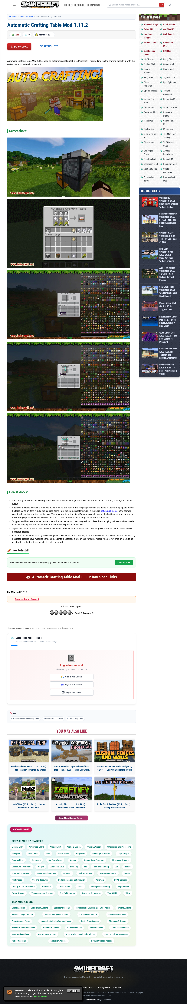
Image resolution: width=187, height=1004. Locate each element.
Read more (40, 996)
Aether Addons (96, 928)
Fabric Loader (169, 24)
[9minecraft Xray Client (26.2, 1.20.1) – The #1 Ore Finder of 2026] (150, 237)
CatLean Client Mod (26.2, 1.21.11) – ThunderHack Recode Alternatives (168, 353)
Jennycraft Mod (151, 164)
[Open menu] (14, 5)
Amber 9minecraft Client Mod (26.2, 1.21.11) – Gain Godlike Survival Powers (167, 274)
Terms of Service (86, 987)
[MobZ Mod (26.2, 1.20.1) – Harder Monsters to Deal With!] (29, 788)
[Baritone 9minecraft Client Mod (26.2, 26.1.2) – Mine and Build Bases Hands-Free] (150, 220)
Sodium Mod (149, 64)
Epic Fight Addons (62, 908)
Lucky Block (168, 59)
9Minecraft (91, 1000)
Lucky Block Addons (90, 921)
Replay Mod (149, 129)
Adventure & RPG (36, 847)
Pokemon (100, 880)
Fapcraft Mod (169, 159)
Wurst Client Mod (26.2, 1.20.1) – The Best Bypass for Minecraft (168, 337)
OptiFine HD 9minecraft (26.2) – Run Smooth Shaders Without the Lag (168, 202)
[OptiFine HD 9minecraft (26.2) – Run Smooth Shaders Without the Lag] (150, 202)
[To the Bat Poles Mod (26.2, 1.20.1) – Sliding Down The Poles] (114, 788)
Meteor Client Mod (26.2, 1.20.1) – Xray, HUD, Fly (167, 306)
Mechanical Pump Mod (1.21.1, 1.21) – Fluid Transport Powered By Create (28, 768)
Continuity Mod (150, 169)
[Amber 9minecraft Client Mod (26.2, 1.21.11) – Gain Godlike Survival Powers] (150, 274)
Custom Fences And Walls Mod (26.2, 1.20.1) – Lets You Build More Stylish (114, 768)
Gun (116, 867)
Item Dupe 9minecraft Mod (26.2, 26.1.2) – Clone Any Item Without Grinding (166, 255)
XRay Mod (148, 77)
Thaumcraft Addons (117, 921)
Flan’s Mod (148, 120)
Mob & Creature (85, 873)
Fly (85, 867)
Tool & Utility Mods (76, 719)
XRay (128, 893)
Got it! (73, 991)
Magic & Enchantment (46, 873)
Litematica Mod (170, 99)
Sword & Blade (18, 893)
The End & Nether (67, 893)
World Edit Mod (170, 107)
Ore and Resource (40, 880)
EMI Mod (167, 51)
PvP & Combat (120, 880)
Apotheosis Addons (20, 934)
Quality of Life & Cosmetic (23, 887)
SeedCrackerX (150, 159)
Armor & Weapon (94, 847)
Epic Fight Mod (169, 82)
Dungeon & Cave (57, 867)
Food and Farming (101, 867)
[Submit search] (161, 5)
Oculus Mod (168, 64)
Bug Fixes (80, 854)
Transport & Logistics (91, 893)
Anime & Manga (74, 847)
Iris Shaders (149, 59)
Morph (127, 873)
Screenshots (49, 46)
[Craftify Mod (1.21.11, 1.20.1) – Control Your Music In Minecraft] (71, 788)
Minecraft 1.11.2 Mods (54, 719)
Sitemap (117, 987)
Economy (74, 867)
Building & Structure (101, 854)
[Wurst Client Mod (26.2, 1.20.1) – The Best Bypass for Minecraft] (150, 337)
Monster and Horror (108, 873)
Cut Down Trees (55, 860)
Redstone (46, 887)
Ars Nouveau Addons (47, 934)
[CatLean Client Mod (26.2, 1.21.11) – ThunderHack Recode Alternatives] (150, 353)
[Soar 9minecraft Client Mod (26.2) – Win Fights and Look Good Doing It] (150, 291)
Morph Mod (168, 129)
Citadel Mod (149, 142)
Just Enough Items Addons (116, 934)
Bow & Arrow (63, 854)
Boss (48, 854)
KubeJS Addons (19, 941)
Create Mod (168, 69)
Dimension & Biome (120, 860)
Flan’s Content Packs (21, 921)
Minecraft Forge (151, 24)
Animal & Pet (55, 847)
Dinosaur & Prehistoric (21, 867)
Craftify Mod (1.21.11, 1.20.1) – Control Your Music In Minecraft (71, 806)
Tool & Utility (113, 893)
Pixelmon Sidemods (117, 914)
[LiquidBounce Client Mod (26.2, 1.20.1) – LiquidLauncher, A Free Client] (150, 321)
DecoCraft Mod (150, 112)
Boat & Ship (33, 854)
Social (80, 887)
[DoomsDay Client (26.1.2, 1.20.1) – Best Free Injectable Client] (150, 369)
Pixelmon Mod (150, 42)
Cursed (73, 860)
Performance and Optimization (71, 880)
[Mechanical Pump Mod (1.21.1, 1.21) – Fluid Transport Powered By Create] (29, 751)
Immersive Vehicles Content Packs (56, 921)
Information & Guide (20, 873)
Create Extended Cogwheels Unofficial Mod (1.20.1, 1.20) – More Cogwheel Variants (71, 768)
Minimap (67, 873)
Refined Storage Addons (101, 941)
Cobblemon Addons (39, 908)
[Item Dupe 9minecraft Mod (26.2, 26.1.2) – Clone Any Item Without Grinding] (150, 255)
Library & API (17, 847)
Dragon (41, 867)
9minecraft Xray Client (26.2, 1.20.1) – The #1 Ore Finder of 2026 (168, 237)
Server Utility (64, 887)
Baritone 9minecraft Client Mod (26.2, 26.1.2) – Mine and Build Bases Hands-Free (168, 219)
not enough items (109, 511)
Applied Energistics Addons (56, 914)
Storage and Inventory (100, 887)
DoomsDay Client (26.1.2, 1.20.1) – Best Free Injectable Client (168, 369)
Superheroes (123, 887)
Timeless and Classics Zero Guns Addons (93, 908)
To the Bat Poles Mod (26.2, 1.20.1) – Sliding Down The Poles (114, 806)
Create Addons (18, 908)
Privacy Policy (104, 987)
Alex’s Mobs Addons (120, 928)
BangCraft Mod (170, 164)
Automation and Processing (119, 847)
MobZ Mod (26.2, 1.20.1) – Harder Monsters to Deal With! (29, 806)
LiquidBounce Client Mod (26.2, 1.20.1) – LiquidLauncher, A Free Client (168, 321)
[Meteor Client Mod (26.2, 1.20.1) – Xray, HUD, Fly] (150, 306)
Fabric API (148, 29)
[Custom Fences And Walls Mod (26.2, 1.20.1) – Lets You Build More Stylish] (114, 751)
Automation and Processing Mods (26, 719)
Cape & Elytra (123, 854)
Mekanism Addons (59, 941)
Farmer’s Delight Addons (22, 914)
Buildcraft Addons (51, 928)
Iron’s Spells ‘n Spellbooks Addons (80, 934)
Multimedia (17, 880)
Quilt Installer (169, 34)
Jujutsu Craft (169, 77)
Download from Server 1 (27, 599)
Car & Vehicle (18, 860)
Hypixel (127, 867)
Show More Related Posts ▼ (71, 818)
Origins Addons (124, 908)
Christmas (36, 860)
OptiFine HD (168, 29)
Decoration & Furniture (94, 860)
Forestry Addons (74, 928)
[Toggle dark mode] (170, 4)
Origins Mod (149, 107)
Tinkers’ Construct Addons (23, 928)
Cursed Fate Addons (88, 914)
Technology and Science (42, 893)
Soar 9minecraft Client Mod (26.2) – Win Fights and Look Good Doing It (168, 291)
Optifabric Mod (150, 90)
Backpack (16, 854)
